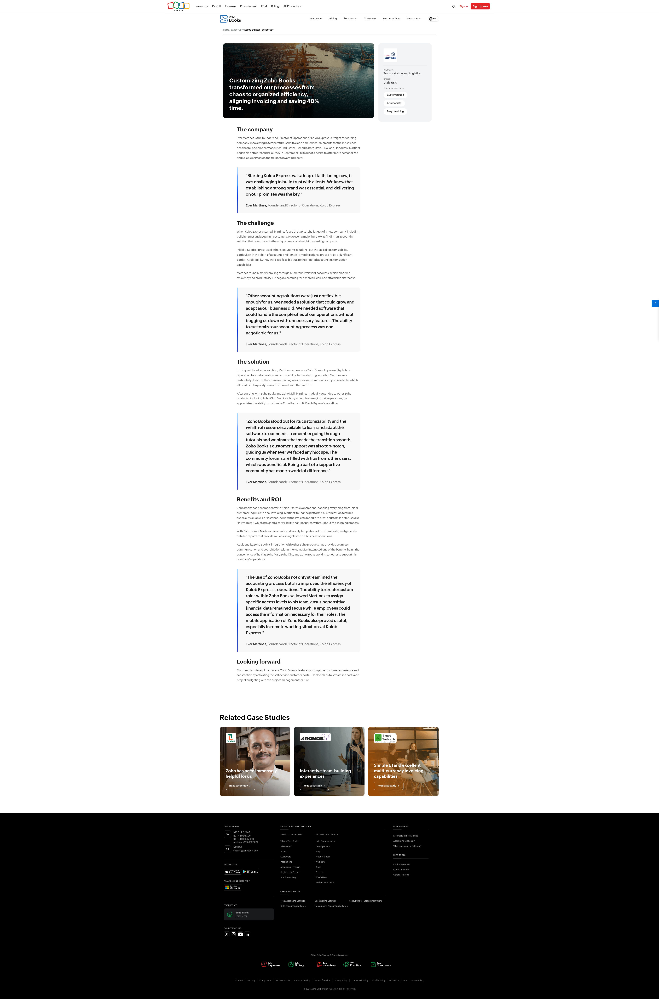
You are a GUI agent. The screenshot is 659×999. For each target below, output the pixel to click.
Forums (319, 872)
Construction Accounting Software (331, 906)
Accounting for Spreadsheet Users (365, 901)
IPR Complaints (282, 980)
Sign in (464, 6)
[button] (430, 19)
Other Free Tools (401, 875)
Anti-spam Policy (302, 980)
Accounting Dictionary (404, 841)
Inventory (202, 6)
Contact (239, 980)
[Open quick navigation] (655, 303)
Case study (237, 30)
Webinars (320, 862)
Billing (275, 6)
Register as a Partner (290, 872)
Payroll (216, 6)
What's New (321, 877)
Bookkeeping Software (325, 901)
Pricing (333, 19)
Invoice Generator (401, 864)
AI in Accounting (288, 877)
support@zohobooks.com (245, 851)
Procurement (248, 6)
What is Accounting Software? (407, 846)
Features (315, 19)
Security (251, 980)
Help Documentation (325, 841)
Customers (370, 19)
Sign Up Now (480, 6)
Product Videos (323, 857)
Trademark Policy (360, 980)
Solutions (349, 19)
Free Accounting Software (292, 901)
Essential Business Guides (405, 836)
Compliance (265, 980)
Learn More (241, 916)
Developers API (323, 846)
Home (226, 30)
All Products (291, 6)
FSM (264, 6)
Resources (413, 19)
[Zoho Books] (230, 19)
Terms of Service (322, 980)
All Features (286, 846)
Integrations (286, 862)
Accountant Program (290, 867)
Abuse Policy (417, 980)
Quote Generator (401, 870)
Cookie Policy (378, 980)
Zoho (178, 6)
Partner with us (391, 19)
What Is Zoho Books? (289, 841)
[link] (275, 6)
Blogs (318, 867)
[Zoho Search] (453, 6)
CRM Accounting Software (293, 906)
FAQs (318, 852)
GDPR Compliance (398, 980)
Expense (230, 6)
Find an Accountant (325, 883)
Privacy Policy (340, 980)
